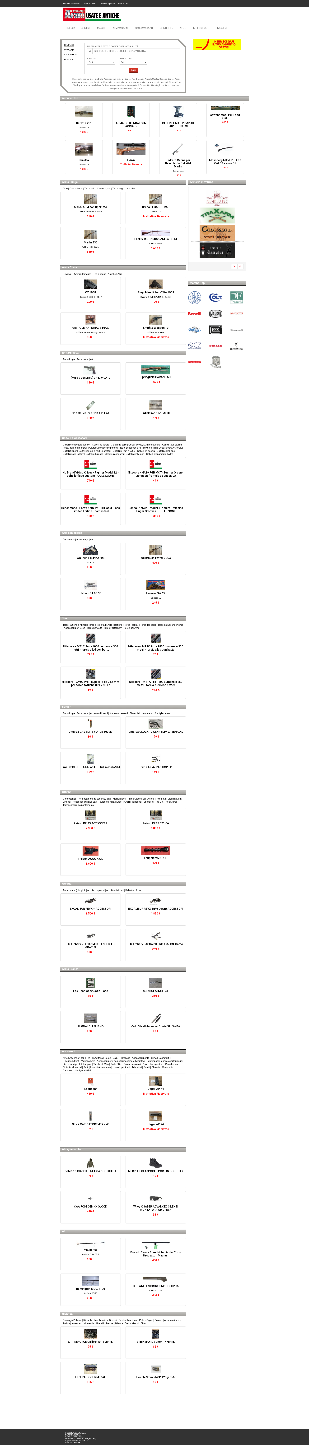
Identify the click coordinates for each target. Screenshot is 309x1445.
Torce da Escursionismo (170, 624)
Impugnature (156, 1064)
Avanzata (69, 50)
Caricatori (68, 1070)
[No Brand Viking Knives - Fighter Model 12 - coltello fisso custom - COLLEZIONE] (90, 464)
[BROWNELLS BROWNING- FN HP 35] (155, 1279)
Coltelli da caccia (146, 451)
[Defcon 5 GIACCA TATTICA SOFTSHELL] (90, 1163)
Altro (65, 188)
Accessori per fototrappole (77, 1064)
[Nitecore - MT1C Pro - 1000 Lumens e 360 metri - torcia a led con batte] (90, 638)
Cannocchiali (69, 798)
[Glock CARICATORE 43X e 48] (90, 1116)
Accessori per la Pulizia (144, 1058)
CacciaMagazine (107, 4)
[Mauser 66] (90, 1244)
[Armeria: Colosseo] (217, 215)
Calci (145, 1064)
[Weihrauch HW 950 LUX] (155, 550)
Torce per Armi (131, 627)
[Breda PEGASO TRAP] (155, 199)
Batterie (118, 624)
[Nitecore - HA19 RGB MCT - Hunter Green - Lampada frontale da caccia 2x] (155, 464)
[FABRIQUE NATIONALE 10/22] (90, 320)
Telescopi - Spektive (142, 801)
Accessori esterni (118, 713)
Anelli (127, 801)
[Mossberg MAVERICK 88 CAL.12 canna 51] (144, 149)
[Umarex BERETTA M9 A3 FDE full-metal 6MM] (90, 759)
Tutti (91, 62)
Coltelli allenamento (156, 454)
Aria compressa (72, 532)
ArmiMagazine (90, 4)
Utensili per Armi (121, 1067)
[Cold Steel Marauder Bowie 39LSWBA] (155, 1018)
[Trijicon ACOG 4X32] (90, 851)
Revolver (67, 274)
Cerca (133, 70)
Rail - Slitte (116, 1064)
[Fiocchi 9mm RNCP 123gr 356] (155, 1369)
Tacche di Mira (101, 1064)
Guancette (167, 1067)
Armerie (86, 28)
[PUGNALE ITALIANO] (90, 1018)
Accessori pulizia (82, 801)
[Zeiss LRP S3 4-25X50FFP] (90, 815)
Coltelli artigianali (94, 454)
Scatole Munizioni (128, 1320)
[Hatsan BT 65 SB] (90, 585)
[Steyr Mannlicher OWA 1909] (155, 284)
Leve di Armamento (100, 1067)
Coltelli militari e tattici (124, 451)
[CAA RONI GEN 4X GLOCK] (90, 1198)
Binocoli (67, 801)
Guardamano (172, 1064)
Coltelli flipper (70, 451)
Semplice (69, 45)
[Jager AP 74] (155, 1081)
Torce (65, 618)
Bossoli (158, 1320)
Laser (119, 801)
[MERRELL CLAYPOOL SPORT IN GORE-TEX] (155, 1163)
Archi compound (95, 890)
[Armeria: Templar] (217, 233)
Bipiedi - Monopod (72, 1067)
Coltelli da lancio (100, 444)
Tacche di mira (106, 801)
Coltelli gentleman (135, 454)
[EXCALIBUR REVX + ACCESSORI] (90, 900)
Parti (86, 1067)
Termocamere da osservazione (94, 798)
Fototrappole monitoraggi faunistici (165, 1061)
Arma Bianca (70, 969)
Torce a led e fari (97, 624)
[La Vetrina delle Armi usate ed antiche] (92, 14)
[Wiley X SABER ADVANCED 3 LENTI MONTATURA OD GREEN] (155, 1198)
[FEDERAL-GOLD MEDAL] (90, 1369)
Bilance (119, 1323)
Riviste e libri (150, 447)
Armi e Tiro (123, 4)
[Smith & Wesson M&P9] (191, 149)
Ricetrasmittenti (71, 1061)
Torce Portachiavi (113, 627)
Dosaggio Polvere (72, 1320)
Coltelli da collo (118, 444)
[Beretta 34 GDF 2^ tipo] (191, 112)
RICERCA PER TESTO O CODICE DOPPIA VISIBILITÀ (112, 46)
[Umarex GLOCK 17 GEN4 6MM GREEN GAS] (155, 724)
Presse (109, 1323)
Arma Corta (69, 267)
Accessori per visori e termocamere (116, 1061)
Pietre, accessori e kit (130, 447)
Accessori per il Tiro (79, 1058)
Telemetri (161, 798)
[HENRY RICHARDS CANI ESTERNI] (155, 233)
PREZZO (91, 58)
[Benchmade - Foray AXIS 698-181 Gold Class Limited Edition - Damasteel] (90, 500)
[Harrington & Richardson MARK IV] (238, 112)
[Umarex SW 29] (155, 585)
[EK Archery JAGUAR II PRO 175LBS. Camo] (155, 936)
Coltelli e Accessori (74, 438)
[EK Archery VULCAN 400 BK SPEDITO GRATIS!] (90, 936)
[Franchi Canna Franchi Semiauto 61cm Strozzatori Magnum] (155, 1245)
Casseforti (164, 1058)
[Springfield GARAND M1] (155, 369)
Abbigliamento (162, 713)
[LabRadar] (90, 1081)
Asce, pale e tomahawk (75, 447)
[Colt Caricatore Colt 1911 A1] (90, 405)
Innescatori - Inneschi (83, 1323)
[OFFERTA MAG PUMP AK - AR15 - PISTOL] (97, 112)
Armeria (68, 59)
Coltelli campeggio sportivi (76, 444)
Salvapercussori (132, 1064)
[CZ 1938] (90, 284)
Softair (66, 706)
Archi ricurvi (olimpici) (74, 890)
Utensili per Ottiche (144, 798)
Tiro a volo (89, 188)
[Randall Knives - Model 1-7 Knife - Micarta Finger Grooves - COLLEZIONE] (155, 500)
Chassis (155, 1067)
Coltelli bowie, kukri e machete (144, 444)
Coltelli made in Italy (73, 454)
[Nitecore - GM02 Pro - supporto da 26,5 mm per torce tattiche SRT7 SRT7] (90, 674)
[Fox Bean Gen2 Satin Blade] (90, 983)
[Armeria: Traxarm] (217, 198)
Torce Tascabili (148, 624)
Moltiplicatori (119, 798)
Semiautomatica (82, 274)
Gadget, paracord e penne (103, 447)
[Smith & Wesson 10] (155, 320)
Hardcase (125, 1058)
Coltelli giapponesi (114, 454)
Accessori (68, 1051)
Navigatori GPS (83, 1070)
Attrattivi (140, 1061)
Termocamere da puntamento (78, 805)
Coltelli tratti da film (172, 444)
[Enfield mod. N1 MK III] (155, 405)
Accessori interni (99, 713)
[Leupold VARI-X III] (155, 850)
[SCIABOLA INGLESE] (155, 983)
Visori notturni (175, 798)
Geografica (70, 54)
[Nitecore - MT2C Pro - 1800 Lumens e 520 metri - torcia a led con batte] (155, 638)
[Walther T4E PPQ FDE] (90, 550)
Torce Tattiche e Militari (75, 624)
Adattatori (137, 1067)
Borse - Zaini (111, 1058)
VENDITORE (126, 58)
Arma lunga (69, 359)
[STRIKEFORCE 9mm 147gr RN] (155, 1334)
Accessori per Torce (74, 627)
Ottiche (66, 792)
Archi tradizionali (114, 890)
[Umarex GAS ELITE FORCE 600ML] (90, 724)
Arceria (66, 883)
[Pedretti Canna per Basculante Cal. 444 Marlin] (97, 149)
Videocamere (88, 1061)
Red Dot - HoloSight (165, 801)
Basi (95, 801)
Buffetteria (97, 1058)
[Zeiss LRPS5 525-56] (155, 815)
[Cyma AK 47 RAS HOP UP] (155, 759)
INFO (182, 28)
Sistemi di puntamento (141, 713)
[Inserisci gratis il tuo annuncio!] (217, 44)
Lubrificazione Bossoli (105, 1320)
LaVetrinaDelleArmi (71, 4)
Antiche (131, 188)
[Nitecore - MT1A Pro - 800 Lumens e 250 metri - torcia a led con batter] (155, 674)
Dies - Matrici (132, 1323)
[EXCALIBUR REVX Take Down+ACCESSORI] (155, 900)
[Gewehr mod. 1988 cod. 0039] (144, 108)
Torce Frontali (131, 624)
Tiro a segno (118, 188)
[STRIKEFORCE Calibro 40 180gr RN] (90, 1334)
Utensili (100, 1323)
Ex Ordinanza (70, 352)
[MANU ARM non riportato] (90, 199)
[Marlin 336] (90, 234)
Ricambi (87, 1320)
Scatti (147, 1067)
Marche (101, 28)
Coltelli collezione (166, 451)
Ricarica (67, 1313)
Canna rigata (103, 188)
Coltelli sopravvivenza (170, 447)
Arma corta (82, 359)
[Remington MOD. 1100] (90, 1281)
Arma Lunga (70, 182)
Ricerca (70, 28)
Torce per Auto (94, 627)
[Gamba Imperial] (238, 145)
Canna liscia (76, 188)
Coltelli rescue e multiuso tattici (95, 451)
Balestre (129, 890)
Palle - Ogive (146, 1320)
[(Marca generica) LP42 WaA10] (90, 369)
